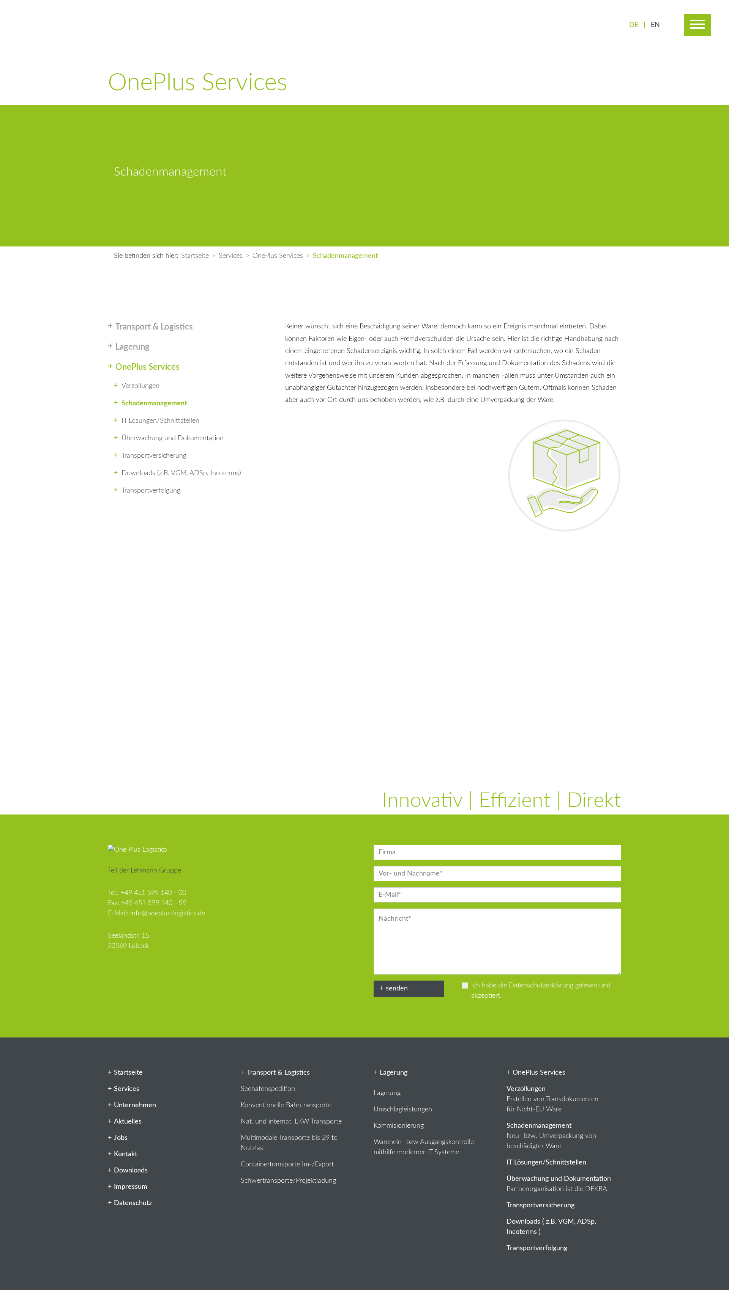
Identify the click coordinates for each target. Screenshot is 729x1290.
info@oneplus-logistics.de (167, 913)
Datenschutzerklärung (541, 985)
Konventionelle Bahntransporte (286, 1105)
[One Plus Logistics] (75, 25)
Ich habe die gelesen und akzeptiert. (541, 990)
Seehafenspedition (268, 1089)
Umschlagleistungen (403, 1109)
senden (397, 988)
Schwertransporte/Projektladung (288, 1180)
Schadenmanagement (539, 1125)
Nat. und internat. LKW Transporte (291, 1121)
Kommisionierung (399, 1125)
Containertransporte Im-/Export (287, 1164)
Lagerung (387, 1093)
